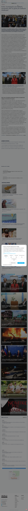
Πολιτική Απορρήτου (7, 252)
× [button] (25, 245)
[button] (14, 253)
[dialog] (14, 255)
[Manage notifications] (26, 509)
